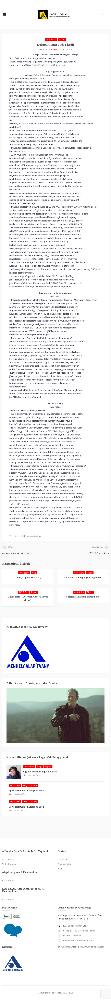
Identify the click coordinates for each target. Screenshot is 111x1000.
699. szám (15, 801)
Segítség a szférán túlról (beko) (83, 596)
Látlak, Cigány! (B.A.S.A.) (27, 577)
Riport (61, 39)
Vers (34, 573)
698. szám (15, 785)
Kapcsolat (63, 859)
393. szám (79, 573)
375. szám (51, 39)
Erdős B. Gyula (52, 49)
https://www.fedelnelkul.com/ (90, 946)
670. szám (29, 766)
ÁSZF (60, 868)
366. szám (79, 592)
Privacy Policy (64, 864)
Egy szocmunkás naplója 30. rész (26, 806)
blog (39, 766)
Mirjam (48, 766)
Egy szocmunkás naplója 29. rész (26, 790)
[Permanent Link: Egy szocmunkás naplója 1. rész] (14, 772)
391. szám (23, 592)
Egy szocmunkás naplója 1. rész (40, 771)
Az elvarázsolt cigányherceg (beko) (83, 577)
